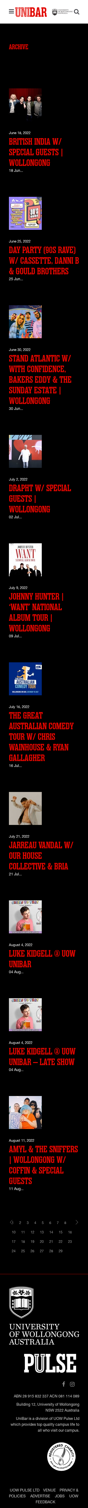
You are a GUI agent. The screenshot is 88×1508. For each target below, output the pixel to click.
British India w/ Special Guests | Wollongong (36, 152)
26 (32, 1251)
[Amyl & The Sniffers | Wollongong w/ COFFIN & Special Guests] (25, 1112)
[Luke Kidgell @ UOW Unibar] (25, 917)
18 (23, 1242)
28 (51, 1251)
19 (32, 1242)
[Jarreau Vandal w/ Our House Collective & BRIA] (25, 808)
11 (23, 1232)
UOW (73, 1497)
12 (32, 1232)
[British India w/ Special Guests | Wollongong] (25, 105)
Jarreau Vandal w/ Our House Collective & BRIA (41, 856)
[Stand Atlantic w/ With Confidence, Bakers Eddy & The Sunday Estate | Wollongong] (25, 322)
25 (23, 1251)
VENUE (49, 1491)
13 (42, 1232)
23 (70, 1242)
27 (42, 1251)
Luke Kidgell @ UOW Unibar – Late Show (42, 1057)
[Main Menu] (12, 12)
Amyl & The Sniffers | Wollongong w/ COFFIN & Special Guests (43, 1165)
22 (60, 1242)
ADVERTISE (40, 1497)
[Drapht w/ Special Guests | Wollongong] (25, 451)
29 (60, 1251)
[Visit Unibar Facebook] (63, 1384)
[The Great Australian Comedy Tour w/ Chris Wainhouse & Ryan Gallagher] (25, 679)
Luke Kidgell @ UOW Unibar (42, 959)
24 (13, 1251)
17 (13, 1242)
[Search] (74, 12)
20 (42, 1242)
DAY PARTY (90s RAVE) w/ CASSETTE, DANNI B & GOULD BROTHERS (44, 261)
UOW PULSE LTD (24, 1491)
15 (60, 1232)
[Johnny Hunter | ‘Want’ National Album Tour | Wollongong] (25, 560)
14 (51, 1232)
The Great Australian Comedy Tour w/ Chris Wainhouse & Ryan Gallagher (41, 737)
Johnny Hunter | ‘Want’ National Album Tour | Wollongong (36, 612)
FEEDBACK (45, 1502)
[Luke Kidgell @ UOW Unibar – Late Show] (25, 1015)
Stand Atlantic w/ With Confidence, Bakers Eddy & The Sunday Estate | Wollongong (40, 380)
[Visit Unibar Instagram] (72, 1384)
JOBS (60, 1497)
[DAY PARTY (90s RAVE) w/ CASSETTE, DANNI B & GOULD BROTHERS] (25, 213)
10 (13, 1232)
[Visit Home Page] (44, 11)
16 (70, 1232)
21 (51, 1242)
